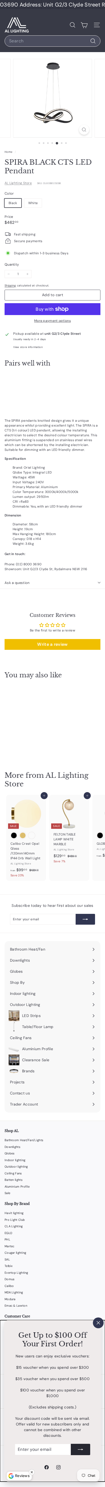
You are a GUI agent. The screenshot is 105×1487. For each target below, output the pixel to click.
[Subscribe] (80, 1449)
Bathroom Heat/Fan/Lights (24, 1140)
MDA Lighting (14, 1292)
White (33, 203)
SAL (7, 1259)
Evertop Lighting (16, 1273)
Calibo (9, 1286)
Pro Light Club (15, 1220)
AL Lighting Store (18, 183)
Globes (10, 1153)
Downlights (12, 1147)
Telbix (9, 1266)
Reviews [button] (22, 1475)
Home (9, 152)
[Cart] (84, 24)
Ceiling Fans (13, 1173)
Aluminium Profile (17, 1186)
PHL (7, 1239)
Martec (10, 1246)
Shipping (10, 285)
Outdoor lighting (16, 1166)
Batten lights (14, 1180)
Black (13, 203)
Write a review (52, 644)
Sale (7, 1193)
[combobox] (52, 41)
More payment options (52, 321)
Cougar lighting (15, 1253)
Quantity (12, 264)
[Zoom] (84, 130)
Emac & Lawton (16, 1305)
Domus (10, 1279)
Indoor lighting (15, 1160)
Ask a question (17, 582)
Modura (10, 1299)
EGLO (8, 1233)
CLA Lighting (14, 1226)
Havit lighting (14, 1213)
